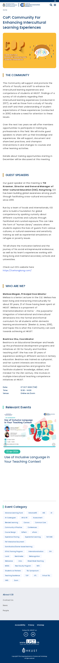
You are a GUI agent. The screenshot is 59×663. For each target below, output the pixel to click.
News (5, 605)
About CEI (8, 594)
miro (20, 561)
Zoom (16, 580)
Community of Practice (13, 527)
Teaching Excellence (12, 575)
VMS (6, 580)
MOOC (7, 566)
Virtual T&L (46, 575)
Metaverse (9, 561)
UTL (35, 575)
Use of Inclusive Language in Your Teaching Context (27, 459)
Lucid (7, 556)
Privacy (31, 625)
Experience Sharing (12, 537)
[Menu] (55, 5)
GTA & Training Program (14, 551)
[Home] (30, 5)
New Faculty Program (23, 566)
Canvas (27, 522)
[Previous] (5, 444)
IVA (50, 551)
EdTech (24, 532)
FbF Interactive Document (14, 542)
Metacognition (34, 556)
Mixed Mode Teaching (36, 561)
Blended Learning (11, 522)
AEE (44, 513)
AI (51, 513)
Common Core (40, 522)
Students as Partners (13, 571)
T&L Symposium (33, 571)
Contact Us (8, 600)
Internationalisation (35, 551)
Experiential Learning (33, 537)
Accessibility (20, 625)
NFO (38, 566)
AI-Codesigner (10, 518)
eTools (34, 532)
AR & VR (24, 518)
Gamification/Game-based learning (18, 547)
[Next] (53, 444)
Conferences (32, 527)
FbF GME (49, 537)
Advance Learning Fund (14, 513)
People (6, 610)
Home (5, 10)
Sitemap (40, 625)
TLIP (27, 575)
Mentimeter (19, 556)
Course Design (10, 532)
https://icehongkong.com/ (17, 270)
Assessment (37, 518)
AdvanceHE (32, 513)
